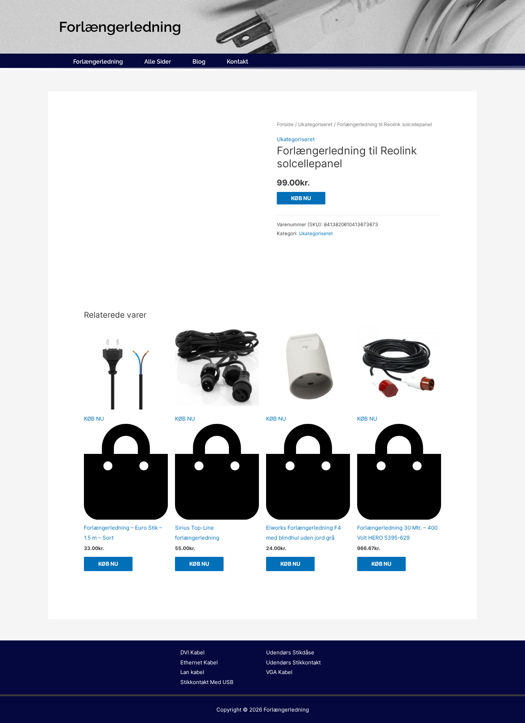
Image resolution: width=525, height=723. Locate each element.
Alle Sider (157, 61)
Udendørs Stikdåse (290, 652)
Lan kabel (192, 672)
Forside (285, 124)
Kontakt (237, 61)
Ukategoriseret (315, 124)
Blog (198, 61)
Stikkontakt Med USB (207, 682)
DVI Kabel (192, 652)
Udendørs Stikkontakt (293, 662)
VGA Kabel (279, 672)
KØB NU (301, 198)
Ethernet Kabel (199, 662)
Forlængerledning (98, 61)
